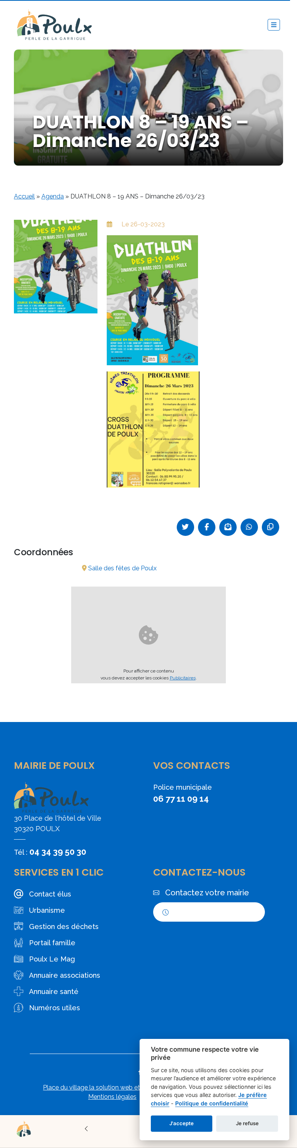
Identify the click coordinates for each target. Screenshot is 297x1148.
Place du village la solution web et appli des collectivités (123, 1087)
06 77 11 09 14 (181, 799)
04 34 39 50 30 (57, 852)
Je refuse (247, 1123)
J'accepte (181, 1123)
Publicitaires (183, 678)
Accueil (24, 196)
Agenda (52, 196)
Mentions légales (112, 1096)
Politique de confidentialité (211, 1103)
